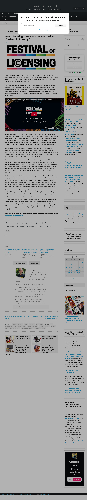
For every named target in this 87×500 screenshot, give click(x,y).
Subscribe (61, 25)
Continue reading (43, 30)
